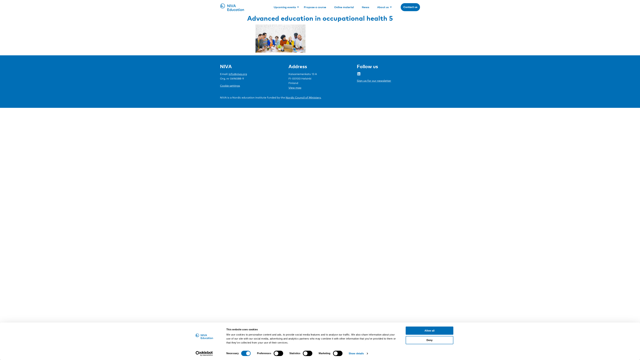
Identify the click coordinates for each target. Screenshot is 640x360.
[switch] (278, 353)
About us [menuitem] (383, 7)
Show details (356, 353)
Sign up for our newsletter (374, 80)
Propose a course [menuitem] (315, 7)
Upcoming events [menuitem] (285, 7)
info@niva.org (238, 74)
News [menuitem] (365, 7)
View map (294, 87)
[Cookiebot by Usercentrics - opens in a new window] (204, 353)
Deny (429, 340)
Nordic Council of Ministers (303, 97)
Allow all (429, 330)
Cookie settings (230, 85)
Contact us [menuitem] (410, 7)
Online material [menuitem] (344, 7)
